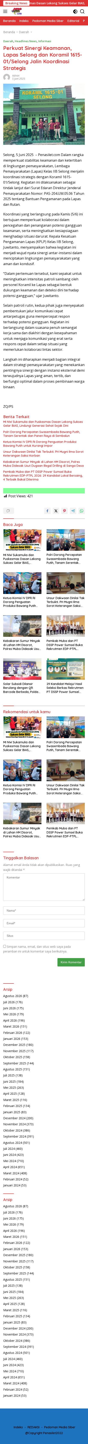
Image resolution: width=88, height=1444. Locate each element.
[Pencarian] (82, 11)
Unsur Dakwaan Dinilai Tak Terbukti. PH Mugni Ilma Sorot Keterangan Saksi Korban (43, 454)
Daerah (8, 41)
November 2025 (14, 1051)
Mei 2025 (9, 1087)
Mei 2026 (9, 1014)
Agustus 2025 (12, 1069)
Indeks (18, 1427)
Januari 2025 (11, 1112)
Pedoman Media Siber (59, 1427)
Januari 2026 (11, 1039)
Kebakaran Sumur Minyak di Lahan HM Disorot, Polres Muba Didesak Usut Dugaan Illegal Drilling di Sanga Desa (43, 464)
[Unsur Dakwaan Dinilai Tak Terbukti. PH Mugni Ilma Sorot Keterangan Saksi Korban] (66, 583)
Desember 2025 (14, 1045)
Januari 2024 (11, 1185)
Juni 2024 (9, 1155)
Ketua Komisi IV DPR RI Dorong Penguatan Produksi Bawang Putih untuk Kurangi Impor (39, 444)
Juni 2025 (9, 1081)
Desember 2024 (14, 1118)
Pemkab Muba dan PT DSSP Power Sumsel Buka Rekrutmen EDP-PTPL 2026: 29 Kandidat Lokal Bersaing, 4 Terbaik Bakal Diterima (43, 475)
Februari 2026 (12, 1033)
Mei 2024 (9, 1161)
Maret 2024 (11, 1173)
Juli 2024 (9, 1149)
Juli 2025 (9, 1075)
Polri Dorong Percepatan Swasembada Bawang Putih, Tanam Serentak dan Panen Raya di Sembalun (41, 434)
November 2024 (14, 1124)
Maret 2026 (11, 1026)
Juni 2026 (9, 1008)
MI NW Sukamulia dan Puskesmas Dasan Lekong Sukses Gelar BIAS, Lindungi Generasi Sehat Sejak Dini (43, 424)
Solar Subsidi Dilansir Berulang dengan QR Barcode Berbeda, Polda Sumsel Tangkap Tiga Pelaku (20, 688)
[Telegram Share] (73, 511)
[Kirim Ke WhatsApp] (81, 511)
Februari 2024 (12, 1179)
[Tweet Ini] (56, 511)
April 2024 (10, 1167)
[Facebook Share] (47, 511)
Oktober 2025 (12, 1057)
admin (15, 75)
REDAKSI (34, 1427)
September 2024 (14, 1136)
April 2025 (10, 1094)
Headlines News (26, 41)
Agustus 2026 (12, 996)
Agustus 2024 (12, 1143)
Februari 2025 (12, 1106)
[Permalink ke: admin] (6, 77)
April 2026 (10, 1020)
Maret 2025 (11, 1100)
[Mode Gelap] (75, 11)
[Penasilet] (16, 11)
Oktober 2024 (12, 1130)
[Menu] (6, 11)
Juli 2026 (9, 1002)
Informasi (44, 41)
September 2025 (14, 1063)
